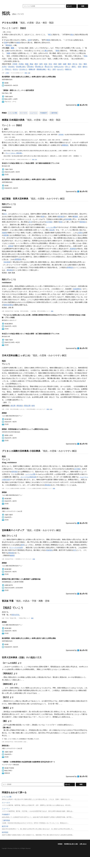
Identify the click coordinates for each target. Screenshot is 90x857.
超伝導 (13, 406)
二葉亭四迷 (53, 113)
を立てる (49, 67)
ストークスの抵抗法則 (28, 477)
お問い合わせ (83, 844)
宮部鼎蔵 (61, 134)
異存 (36, 64)
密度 (42, 216)
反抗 (12, 48)
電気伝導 (27, 406)
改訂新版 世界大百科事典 (15, 198)
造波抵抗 (73, 249)
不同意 (14, 64)
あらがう (60, 69)
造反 (45, 64)
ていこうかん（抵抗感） (14, 153)
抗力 (5, 214)
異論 (31, 64)
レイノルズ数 (12, 113)
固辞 (60, 64)
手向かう (8, 69)
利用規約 (60, 844)
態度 (48, 40)
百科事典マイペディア (13, 530)
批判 (41, 64)
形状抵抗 (82, 222)
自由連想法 (77, 289)
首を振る (11, 67)
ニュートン (33, 113)
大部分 (80, 233)
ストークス (23, 113)
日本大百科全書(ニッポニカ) (16, 355)
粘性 (33, 406)
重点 (46, 51)
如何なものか (59, 67)
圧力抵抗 (49, 222)
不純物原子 (43, 113)
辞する (75, 64)
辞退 (55, 64)
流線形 (4, 233)
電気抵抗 (9, 45)
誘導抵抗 (70, 267)
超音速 (10, 246)
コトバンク (10, 6)
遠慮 (64, 64)
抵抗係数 (68, 219)
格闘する (68, 69)
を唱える (39, 67)
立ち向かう (23, 69)
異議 (26, 64)
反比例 (51, 230)
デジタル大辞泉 (10, 22)
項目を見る (15, 615)
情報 (26, 73)
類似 (85, 56)
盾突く (74, 67)
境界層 (6, 235)
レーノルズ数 (51, 227)
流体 (5, 42)
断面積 (75, 216)
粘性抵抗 (14, 471)
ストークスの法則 (16, 547)
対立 (50, 64)
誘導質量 (18, 259)
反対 (54, 69)
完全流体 (7, 262)
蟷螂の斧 (32, 69)
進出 (72, 34)
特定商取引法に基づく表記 (71, 844)
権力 (49, 34)
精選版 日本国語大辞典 (13, 120)
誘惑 (57, 51)
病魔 (8, 53)
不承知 (21, 64)
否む (80, 64)
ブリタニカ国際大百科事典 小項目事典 (21, 451)
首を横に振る (21, 67)
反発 (29, 40)
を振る (30, 67)
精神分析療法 (8, 305)
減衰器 (12, 555)
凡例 (29, 73)
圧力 (30, 222)
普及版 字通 (8, 601)
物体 (18, 42)
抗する (15, 69)
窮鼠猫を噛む (41, 69)
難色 (69, 64)
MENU (3, 1)
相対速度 (61, 216)
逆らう (67, 67)
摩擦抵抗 (65, 145)
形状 (60, 222)
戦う (49, 69)
